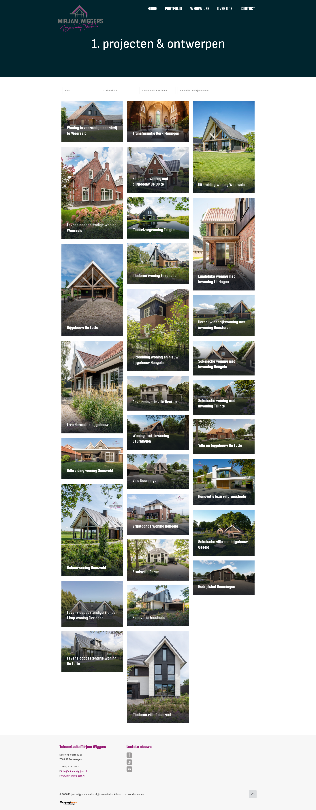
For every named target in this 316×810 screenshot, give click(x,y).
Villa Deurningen (146, 480)
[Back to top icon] (253, 794)
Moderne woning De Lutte (219, 633)
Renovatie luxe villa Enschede (222, 496)
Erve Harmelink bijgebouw (88, 424)
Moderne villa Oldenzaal (152, 714)
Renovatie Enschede (149, 617)
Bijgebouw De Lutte (82, 327)
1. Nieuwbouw (110, 90)
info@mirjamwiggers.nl (74, 771)
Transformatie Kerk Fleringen (156, 133)
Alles (67, 90)
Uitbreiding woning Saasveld (90, 470)
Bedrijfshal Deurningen (216, 586)
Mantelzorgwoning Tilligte (154, 229)
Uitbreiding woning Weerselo (221, 184)
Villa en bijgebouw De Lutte (220, 445)
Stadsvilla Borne (146, 571)
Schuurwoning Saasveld (86, 567)
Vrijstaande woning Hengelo (155, 526)
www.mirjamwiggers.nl (73, 775)
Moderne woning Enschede (154, 275)
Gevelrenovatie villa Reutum (155, 401)
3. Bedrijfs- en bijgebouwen (194, 90)
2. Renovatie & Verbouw (154, 90)
